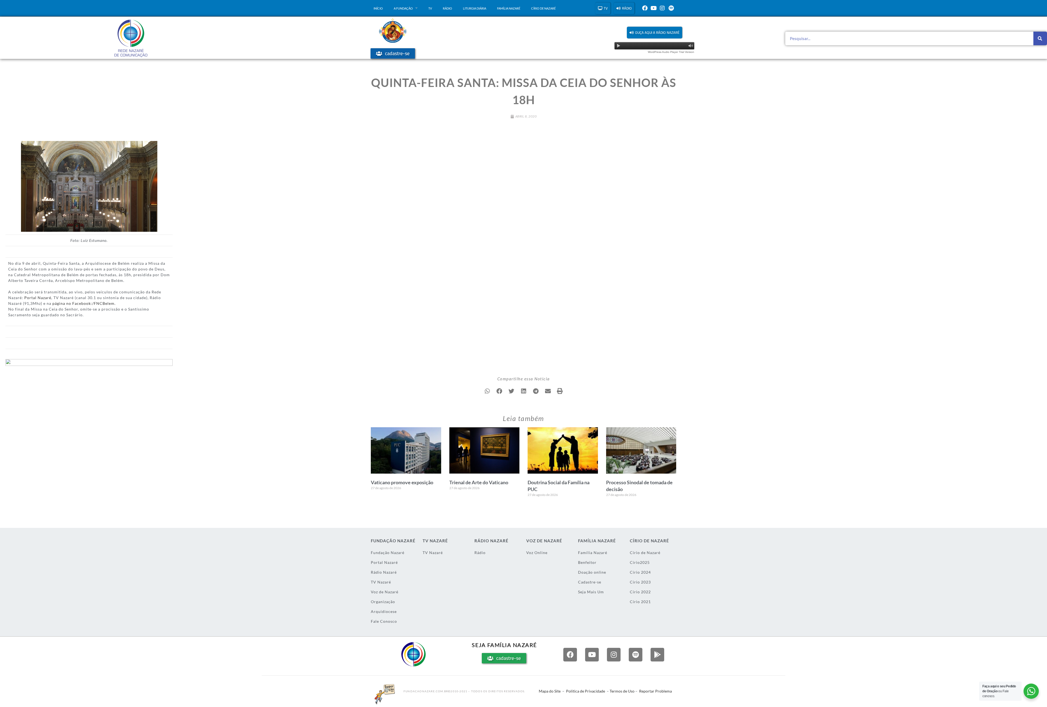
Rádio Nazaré (384, 572)
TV (430, 8)
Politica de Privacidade (585, 691)
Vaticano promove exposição (402, 482)
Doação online (592, 572)
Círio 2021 (640, 601)
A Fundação (403, 8)
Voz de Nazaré (384, 591)
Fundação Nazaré (387, 552)
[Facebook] (645, 8)
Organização (383, 601)
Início (378, 8)
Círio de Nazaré (543, 8)
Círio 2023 (640, 582)
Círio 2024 (640, 572)
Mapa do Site (550, 691)
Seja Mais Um (591, 591)
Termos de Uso (622, 691)
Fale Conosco (384, 621)
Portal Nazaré (37, 297)
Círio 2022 (640, 591)
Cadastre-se (589, 582)
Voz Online (536, 552)
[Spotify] (671, 8)
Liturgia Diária (474, 8)
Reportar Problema (655, 691)
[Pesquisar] (1040, 38)
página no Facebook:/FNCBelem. (84, 303)
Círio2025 (640, 562)
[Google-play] (657, 654)
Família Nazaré (508, 8)
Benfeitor (587, 562)
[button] (654, 32)
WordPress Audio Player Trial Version (671, 51)
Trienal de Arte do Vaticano (478, 482)
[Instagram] (662, 8)
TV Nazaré (381, 582)
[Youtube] (653, 8)
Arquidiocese (384, 611)
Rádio (447, 8)
